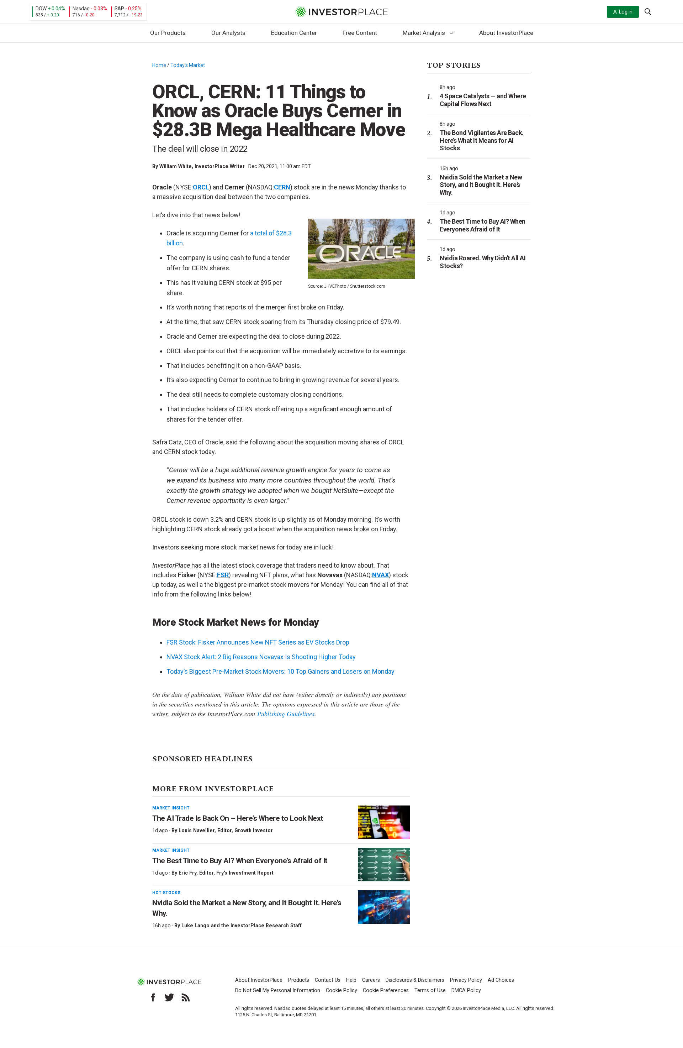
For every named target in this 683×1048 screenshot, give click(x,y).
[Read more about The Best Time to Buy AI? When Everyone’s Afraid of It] (384, 864)
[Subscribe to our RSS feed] (185, 997)
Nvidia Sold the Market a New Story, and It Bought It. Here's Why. (481, 184)
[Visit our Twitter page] (169, 997)
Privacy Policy (466, 980)
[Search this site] (647, 11)
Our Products (168, 32)
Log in (625, 12)
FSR (223, 575)
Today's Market (187, 65)
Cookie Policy (341, 990)
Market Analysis (424, 32)
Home (159, 65)
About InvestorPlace (506, 32)
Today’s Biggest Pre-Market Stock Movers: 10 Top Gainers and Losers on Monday (280, 671)
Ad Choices (501, 980)
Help (351, 980)
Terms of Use (430, 990)
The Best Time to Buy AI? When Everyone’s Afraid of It (240, 860)
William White (175, 166)
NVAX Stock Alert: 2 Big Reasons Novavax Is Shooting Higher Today (261, 657)
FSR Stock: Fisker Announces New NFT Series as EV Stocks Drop (257, 642)
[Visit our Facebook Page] (153, 997)
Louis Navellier (197, 830)
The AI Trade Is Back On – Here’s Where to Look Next (237, 818)
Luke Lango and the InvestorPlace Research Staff (241, 925)
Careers (371, 980)
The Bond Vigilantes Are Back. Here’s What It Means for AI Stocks (482, 140)
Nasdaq (81, 8)
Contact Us (327, 980)
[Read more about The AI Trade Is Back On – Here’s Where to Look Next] (384, 822)
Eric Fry (187, 873)
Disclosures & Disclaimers (415, 980)
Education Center (294, 32)
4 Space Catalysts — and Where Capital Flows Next (483, 100)
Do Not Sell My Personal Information (277, 990)
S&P (119, 8)
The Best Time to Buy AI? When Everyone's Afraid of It (482, 225)
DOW (41, 8)
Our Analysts (228, 32)
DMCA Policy (466, 990)
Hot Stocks (166, 892)
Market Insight (171, 807)
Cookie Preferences (386, 990)
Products (298, 980)
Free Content (360, 32)
